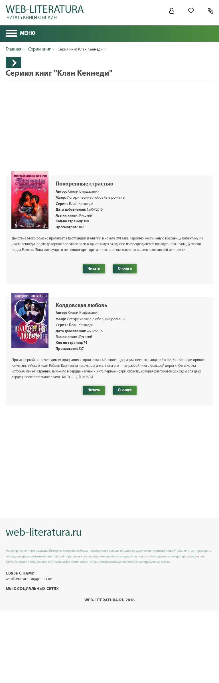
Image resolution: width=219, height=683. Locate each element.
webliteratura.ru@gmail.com (30, 579)
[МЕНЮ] (11, 34)
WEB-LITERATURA (45, 11)
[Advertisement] (109, 121)
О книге (125, 269)
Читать (94, 269)
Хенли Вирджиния (84, 192)
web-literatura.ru (44, 533)
